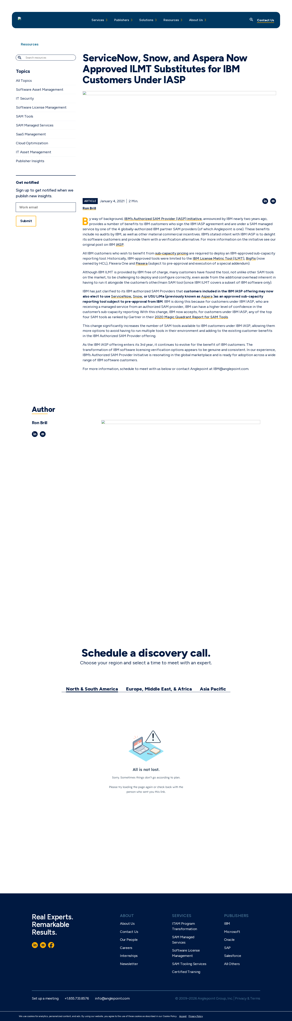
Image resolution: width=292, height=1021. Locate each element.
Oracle (229, 939)
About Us (196, 20)
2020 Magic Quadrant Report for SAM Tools (191, 317)
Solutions (146, 20)
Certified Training (186, 972)
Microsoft (232, 931)
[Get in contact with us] (43, 434)
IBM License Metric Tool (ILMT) (218, 258)
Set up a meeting (45, 998)
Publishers (121, 20)
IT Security (25, 98)
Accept (183, 1016)
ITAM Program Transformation (184, 926)
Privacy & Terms (247, 998)
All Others (232, 964)
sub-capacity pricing (171, 253)
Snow (137, 296)
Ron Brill (89, 208)
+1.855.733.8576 (77, 998)
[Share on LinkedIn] (265, 201)
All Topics (24, 80)
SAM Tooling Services (189, 964)
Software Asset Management (39, 89)
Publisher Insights (30, 161)
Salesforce (232, 956)
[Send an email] (273, 201)
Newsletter (129, 964)
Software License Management (41, 107)
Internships (129, 956)
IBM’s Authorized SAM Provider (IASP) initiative (163, 219)
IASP (120, 244)
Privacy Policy (196, 1016)
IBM (227, 923)
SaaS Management (31, 134)
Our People (128, 939)
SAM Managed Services (34, 125)
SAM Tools (24, 116)
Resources (171, 20)
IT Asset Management (33, 152)
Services (98, 20)
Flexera (142, 263)
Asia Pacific (213, 689)
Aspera (207, 296)
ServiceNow (121, 296)
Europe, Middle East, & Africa (159, 689)
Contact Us (265, 20)
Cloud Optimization (32, 143)
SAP (227, 948)
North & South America (92, 689)
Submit (26, 221)
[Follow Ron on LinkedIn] (35, 434)
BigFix (251, 258)
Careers (126, 948)
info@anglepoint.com (112, 998)
